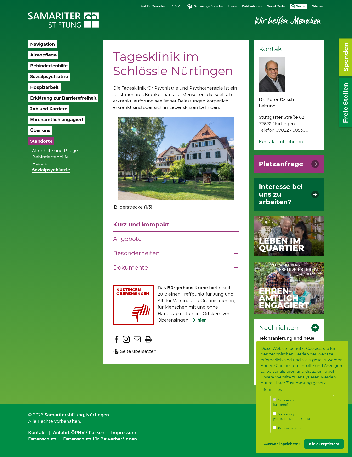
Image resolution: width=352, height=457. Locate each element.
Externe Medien (290, 428)
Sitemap (318, 6)
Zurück (107, 163)
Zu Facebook (116, 339)
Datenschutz (42, 439)
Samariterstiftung (64, 415)
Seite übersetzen (138, 351)
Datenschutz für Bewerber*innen (100, 439)
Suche (300, 6)
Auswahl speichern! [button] (282, 444)
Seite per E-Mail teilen (137, 339)
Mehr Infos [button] (271, 389)
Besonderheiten (136, 253)
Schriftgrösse (176, 6)
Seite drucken (148, 339)
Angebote (127, 238)
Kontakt (37, 432)
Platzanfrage (281, 164)
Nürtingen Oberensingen (132, 292)
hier (201, 320)
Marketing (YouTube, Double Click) (291, 416)
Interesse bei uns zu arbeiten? (281, 194)
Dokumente (130, 267)
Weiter (233, 167)
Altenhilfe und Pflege (55, 150)
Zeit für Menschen (153, 6)
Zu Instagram (126, 339)
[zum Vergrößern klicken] (176, 158)
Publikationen (252, 6)
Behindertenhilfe (50, 157)
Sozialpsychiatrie (51, 170)
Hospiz (39, 163)
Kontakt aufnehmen (281, 141)
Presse (232, 6)
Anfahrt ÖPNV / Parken (78, 432)
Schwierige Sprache (208, 6)
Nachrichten (279, 328)
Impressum (123, 432)
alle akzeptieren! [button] (324, 444)
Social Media (276, 6)
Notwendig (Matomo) (284, 402)
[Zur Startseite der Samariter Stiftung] (63, 20)
